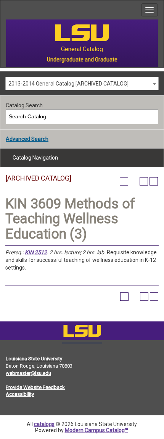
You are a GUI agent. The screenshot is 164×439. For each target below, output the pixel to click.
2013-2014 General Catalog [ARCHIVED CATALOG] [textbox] (68, 84)
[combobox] (82, 83)
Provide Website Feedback (35, 387)
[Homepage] (82, 332)
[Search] (151, 116)
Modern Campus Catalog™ (96, 430)
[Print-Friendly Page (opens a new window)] (144, 181)
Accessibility (20, 394)
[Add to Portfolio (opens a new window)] (124, 181)
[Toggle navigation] (149, 9)
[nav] (6, 9)
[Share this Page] (134, 181)
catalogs (44, 424)
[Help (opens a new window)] (154, 181)
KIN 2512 (36, 252)
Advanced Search (27, 139)
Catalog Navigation (35, 158)
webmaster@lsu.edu (28, 373)
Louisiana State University (34, 359)
